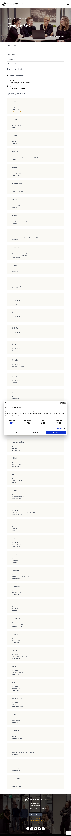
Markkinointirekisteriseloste (35, 820)
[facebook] (27, 828)
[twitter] (31, 828)
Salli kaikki (55, 432)
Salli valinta (35, 432)
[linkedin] (43, 828)
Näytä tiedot (60, 428)
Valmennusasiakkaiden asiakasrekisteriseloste (35, 823)
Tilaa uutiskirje (35, 818)
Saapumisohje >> (16, 111)
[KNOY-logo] (12, 1)
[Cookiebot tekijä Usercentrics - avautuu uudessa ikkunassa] (60, 403)
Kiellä (15, 432)
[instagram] (35, 828)
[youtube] (39, 828)
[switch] (28, 423)
